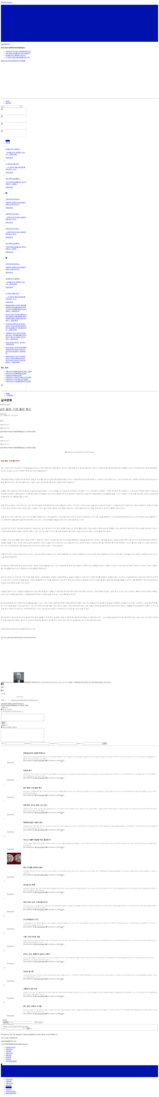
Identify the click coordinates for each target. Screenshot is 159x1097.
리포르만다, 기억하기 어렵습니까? (16, 377)
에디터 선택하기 (7, 709)
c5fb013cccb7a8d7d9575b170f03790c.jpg (24, 700)
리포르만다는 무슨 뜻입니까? (15, 379)
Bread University (11, 21)
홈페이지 (80, 743)
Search (6, 1022)
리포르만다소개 (10, 1047)
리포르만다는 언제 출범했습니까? (16, 381)
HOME (8, 393)
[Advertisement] (79, 81)
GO (28, 1028)
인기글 (8, 141)
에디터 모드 (16, 711)
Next (26, 1026)
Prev (4, 1026)
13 (21, 1026)
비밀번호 (27, 743)
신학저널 (8, 9)
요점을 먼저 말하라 (12, 375)
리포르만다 (9, 7)
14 (23, 1026)
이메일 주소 (53, 743)
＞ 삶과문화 (9, 395)
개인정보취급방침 (11, 1061)
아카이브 (8, 17)
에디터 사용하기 (7, 727)
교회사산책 (9, 11)
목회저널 (8, 13)
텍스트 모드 (7, 711)
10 (16, 1026)
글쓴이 (3, 743)
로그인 (8, 101)
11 (17, 1026)
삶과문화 (8, 15)
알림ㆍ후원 (4, 367)
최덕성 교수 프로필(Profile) (14, 373)
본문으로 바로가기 (6, 2)
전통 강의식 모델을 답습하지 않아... (17, 371)
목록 (5, 1020)
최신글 (8, 143)
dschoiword (41, 760)
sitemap (5, 24)
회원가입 (8, 103)
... (8, 1026)
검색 (10, 1022)
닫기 (15, 727)
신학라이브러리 (10, 19)
